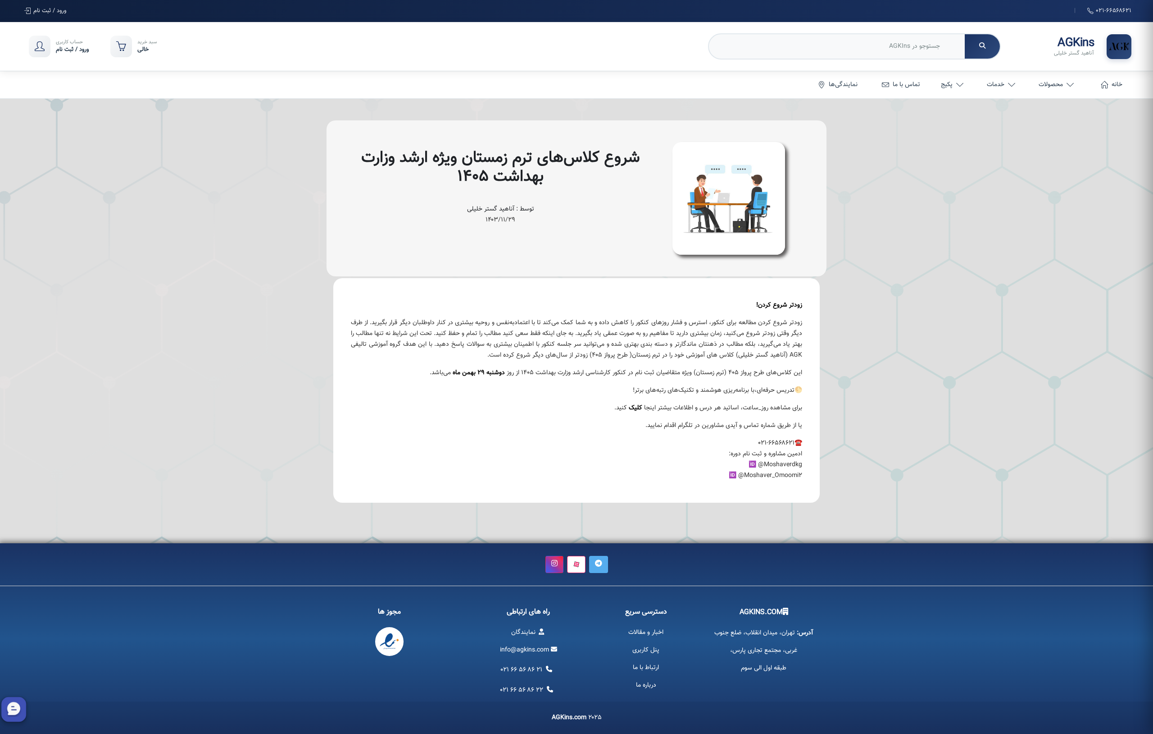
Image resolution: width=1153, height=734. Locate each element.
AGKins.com (569, 718)
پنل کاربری (645, 650)
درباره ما (646, 685)
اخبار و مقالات (645, 633)
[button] (598, 564)
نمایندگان (524, 633)
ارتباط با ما (646, 668)
